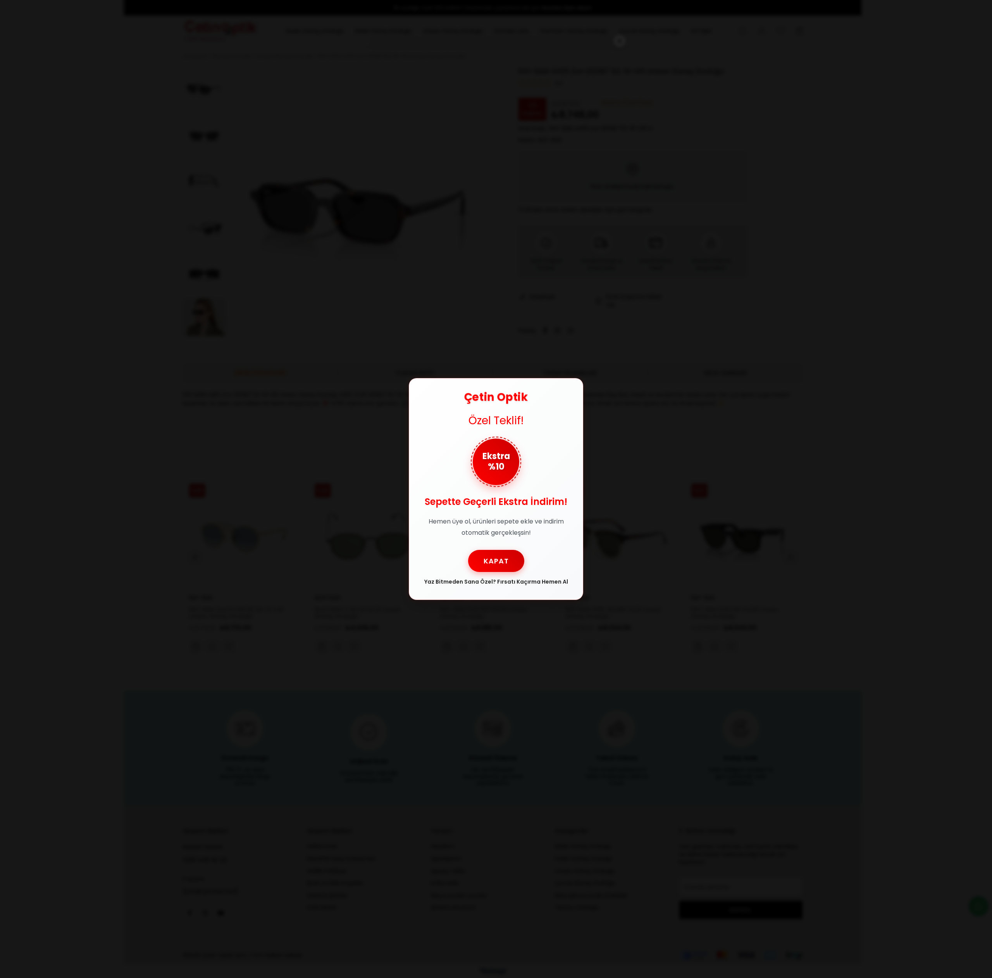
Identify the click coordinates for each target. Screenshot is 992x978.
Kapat (496, 561)
